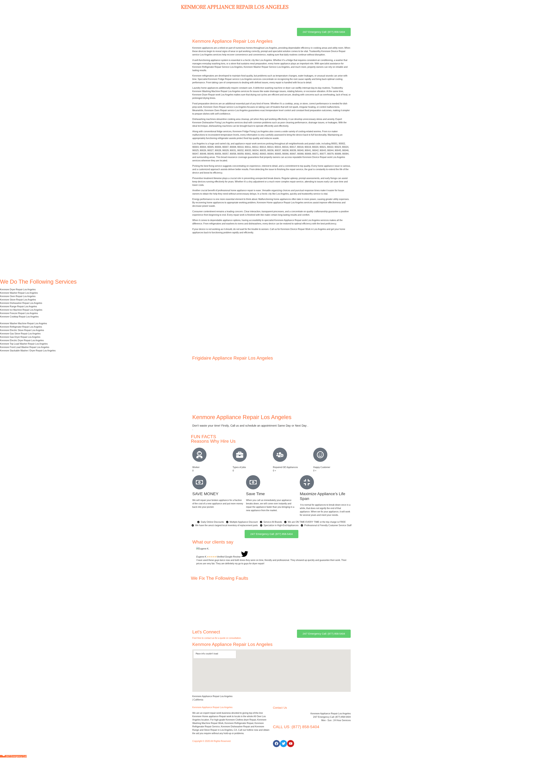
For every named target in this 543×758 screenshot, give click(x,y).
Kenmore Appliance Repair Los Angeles (235, 7)
